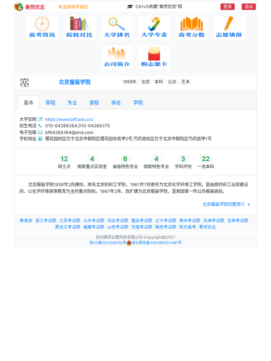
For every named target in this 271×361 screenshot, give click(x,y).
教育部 (26, 220)
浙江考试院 (45, 220)
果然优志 (207, 227)
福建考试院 (93, 227)
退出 (249, 6)
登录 (227, 6)
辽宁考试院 (165, 220)
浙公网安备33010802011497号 (157, 243)
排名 (116, 102)
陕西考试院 (165, 227)
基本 (29, 102)
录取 (94, 102)
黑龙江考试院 (67, 227)
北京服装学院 (75, 82)
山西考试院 (117, 227)
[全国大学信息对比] (79, 28)
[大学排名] (117, 28)
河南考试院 (141, 227)
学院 (138, 102)
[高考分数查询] (191, 28)
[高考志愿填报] (229, 28)
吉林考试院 (237, 220)
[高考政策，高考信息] (42, 28)
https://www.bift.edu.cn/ (69, 119)
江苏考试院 (69, 220)
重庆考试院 (141, 220)
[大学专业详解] (154, 28)
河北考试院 (117, 220)
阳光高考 (187, 227)
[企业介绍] (117, 57)
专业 (72, 102)
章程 (50, 102)
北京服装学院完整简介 (224, 204)
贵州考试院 (189, 220)
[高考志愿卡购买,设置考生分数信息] (154, 57)
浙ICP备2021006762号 (107, 243)
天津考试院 (213, 220)
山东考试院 (93, 220)
